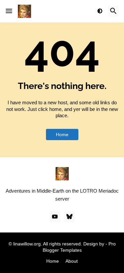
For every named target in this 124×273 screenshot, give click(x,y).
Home (62, 134)
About (71, 261)
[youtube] (55, 217)
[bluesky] (69, 217)
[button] (9, 11)
